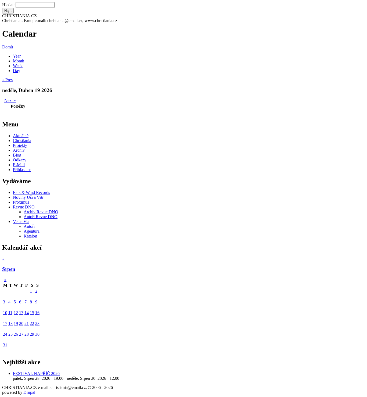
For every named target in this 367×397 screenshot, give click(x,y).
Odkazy (19, 160)
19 (16, 323)
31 (5, 345)
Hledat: (9, 4)
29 (32, 334)
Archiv (19, 150)
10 (5, 312)
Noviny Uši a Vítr (28, 197)
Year (17, 56)
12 (16, 312)
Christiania (22, 140)
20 (21, 323)
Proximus (21, 202)
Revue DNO (24, 207)
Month (18, 61)
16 (37, 312)
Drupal (29, 392)
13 (21, 312)
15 (32, 312)
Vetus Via (21, 221)
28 (26, 334)
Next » (10, 100)
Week (18, 65)
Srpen (8, 269)
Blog (17, 155)
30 (37, 334)
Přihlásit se (22, 169)
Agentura (31, 231)
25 (10, 334)
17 (5, 323)
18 (10, 323)
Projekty (20, 145)
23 (37, 323)
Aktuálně (20, 135)
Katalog (30, 236)
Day (16, 70)
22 (32, 323)
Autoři (29, 226)
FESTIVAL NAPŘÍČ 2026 (36, 373)
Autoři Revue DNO (40, 216)
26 (16, 334)
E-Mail (19, 164)
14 (26, 312)
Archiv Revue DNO (41, 212)
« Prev (7, 79)
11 (10, 312)
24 (5, 334)
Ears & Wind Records (31, 192)
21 (26, 323)
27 (21, 334)
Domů (7, 47)
